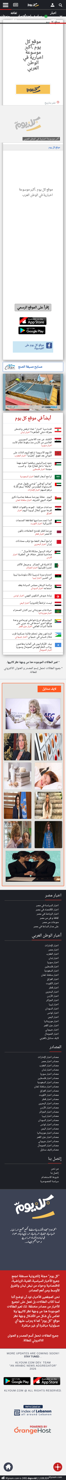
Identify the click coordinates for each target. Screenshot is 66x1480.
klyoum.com (55, 1477)
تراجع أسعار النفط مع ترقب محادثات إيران (34, 543)
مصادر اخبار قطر (50, 1099)
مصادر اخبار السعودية (48, 1082)
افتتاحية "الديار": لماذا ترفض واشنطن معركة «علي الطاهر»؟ (33, 431)
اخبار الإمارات (52, 945)
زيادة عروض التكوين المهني (38, 595)
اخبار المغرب (52, 954)
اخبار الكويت (52, 983)
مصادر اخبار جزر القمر (48, 1137)
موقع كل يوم (54, 147)
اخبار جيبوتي (52, 1029)
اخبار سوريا (53, 962)
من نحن (55, 1169)
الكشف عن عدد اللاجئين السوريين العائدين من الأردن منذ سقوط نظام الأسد (32, 441)
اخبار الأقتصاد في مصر (47, 909)
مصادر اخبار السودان (48, 1120)
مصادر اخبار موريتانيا (48, 1133)
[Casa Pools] (33, 392)
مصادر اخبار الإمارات (48, 1057)
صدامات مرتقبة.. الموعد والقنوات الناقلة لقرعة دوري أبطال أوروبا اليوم (32, 509)
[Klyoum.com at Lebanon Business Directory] (33, 1416)
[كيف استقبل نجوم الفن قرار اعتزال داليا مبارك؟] (48, 834)
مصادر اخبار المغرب (49, 1065)
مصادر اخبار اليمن (50, 1128)
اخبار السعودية (51, 971)
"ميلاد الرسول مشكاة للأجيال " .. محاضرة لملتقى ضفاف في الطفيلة (34, 553)
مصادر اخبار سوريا (49, 1074)
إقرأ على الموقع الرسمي (33, 307)
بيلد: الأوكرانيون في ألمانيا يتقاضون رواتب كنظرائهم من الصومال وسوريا (34, 645)
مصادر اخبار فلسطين (48, 1078)
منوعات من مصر (50, 922)
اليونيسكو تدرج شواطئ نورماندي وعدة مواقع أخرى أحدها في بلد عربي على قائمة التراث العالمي (32, 623)
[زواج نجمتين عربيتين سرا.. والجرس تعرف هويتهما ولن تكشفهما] (33, 867)
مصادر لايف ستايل (49, 1150)
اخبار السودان (52, 1008)
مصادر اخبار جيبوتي (48, 1141)
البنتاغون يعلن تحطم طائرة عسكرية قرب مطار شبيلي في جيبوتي (32, 635)
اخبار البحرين (52, 992)
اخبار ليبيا (54, 1004)
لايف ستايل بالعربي (49, 1038)
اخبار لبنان (54, 958)
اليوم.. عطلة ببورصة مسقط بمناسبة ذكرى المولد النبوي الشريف (32, 498)
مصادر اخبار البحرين (48, 1103)
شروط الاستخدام (50, 1177)
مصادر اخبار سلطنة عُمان (46, 1086)
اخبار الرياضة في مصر (48, 914)
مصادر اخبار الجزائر (49, 1112)
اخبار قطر (54, 987)
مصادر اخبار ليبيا (50, 1116)
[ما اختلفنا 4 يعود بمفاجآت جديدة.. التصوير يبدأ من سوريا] (17, 834)
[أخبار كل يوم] (33, 5)
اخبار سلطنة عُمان (50, 975)
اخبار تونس (53, 1013)
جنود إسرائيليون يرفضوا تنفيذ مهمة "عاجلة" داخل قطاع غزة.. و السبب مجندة (34, 466)
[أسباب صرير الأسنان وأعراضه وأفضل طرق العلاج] (48, 776)
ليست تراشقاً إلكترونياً (40, 603)
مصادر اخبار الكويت (49, 1095)
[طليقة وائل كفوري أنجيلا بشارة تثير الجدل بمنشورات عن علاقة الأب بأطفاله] (48, 805)
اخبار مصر (53, 950)
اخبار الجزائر (52, 1000)
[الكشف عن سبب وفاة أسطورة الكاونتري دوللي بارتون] (33, 714)
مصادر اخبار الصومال (48, 1145)
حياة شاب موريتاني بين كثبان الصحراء (32, 610)
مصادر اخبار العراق (49, 1091)
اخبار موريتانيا (51, 1021)
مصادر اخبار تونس (49, 1124)
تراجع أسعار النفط (43, 476)
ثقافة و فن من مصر (49, 918)
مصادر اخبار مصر (50, 1061)
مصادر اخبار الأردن (49, 1107)
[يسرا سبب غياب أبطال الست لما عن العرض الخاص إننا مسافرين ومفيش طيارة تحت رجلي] (17, 746)
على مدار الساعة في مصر (46, 926)
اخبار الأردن (53, 996)
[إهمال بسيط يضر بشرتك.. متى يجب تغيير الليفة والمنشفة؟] (17, 776)
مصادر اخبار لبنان (50, 1070)
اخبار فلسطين (52, 966)
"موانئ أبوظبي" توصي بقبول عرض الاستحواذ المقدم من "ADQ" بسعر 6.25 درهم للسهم (33, 486)
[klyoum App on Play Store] (18, 1384)
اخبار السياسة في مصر (47, 905)
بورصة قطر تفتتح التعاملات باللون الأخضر (35, 532)
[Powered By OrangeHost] (33, 1434)
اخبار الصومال (52, 1034)
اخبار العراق (53, 979)
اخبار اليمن (53, 1017)
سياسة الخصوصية (49, 1181)
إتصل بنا (54, 1173)
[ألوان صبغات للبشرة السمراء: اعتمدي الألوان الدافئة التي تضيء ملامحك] (48, 746)
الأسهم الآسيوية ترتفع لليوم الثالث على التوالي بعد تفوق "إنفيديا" (32, 454)
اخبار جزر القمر (51, 1025)
